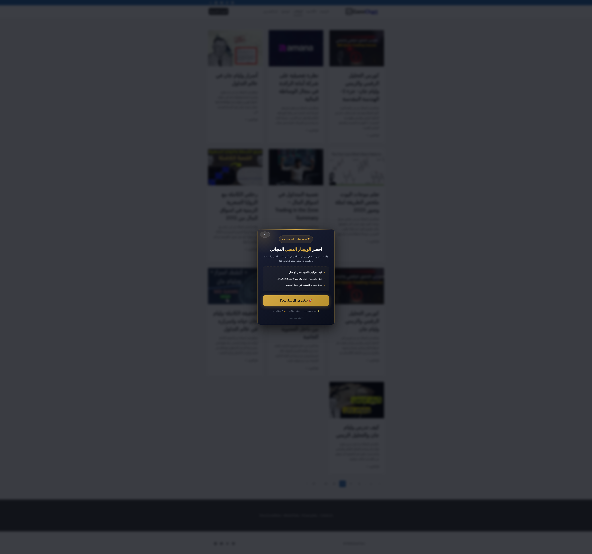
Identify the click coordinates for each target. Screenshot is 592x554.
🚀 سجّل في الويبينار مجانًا (296, 300)
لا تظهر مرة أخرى (296, 318)
